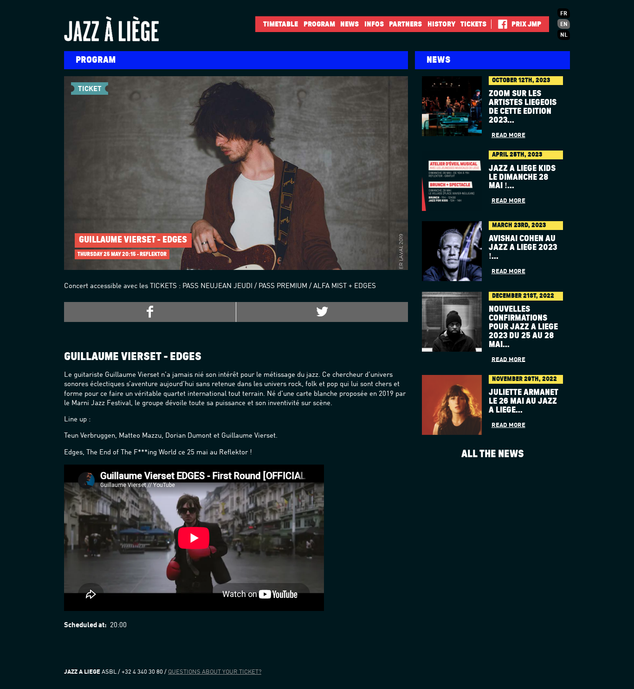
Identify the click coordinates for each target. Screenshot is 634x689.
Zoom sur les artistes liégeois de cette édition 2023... (522, 107)
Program (319, 24)
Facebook (499, 24)
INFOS (374, 24)
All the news (492, 454)
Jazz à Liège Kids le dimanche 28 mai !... (522, 177)
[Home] (126, 28)
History (441, 24)
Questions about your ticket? (214, 672)
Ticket (90, 89)
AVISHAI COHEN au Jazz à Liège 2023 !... (523, 248)
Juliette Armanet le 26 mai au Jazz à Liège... (523, 401)
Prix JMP (526, 24)
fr (563, 14)
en (564, 24)
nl (564, 35)
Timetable (280, 24)
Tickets (473, 24)
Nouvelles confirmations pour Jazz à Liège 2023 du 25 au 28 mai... (523, 327)
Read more (508, 135)
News (349, 24)
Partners (405, 24)
